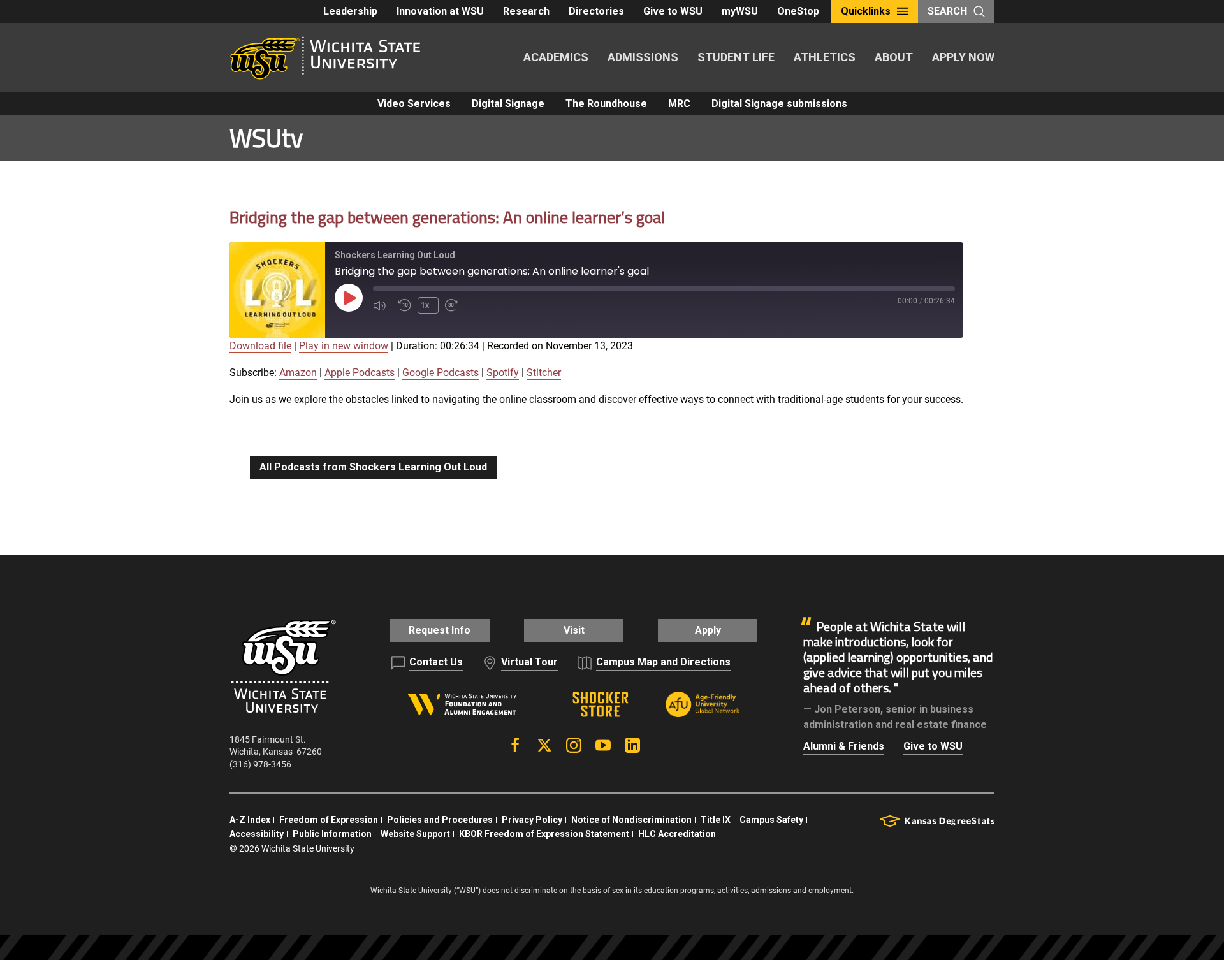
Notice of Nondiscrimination (631, 820)
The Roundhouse (606, 104)
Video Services (414, 104)
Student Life (736, 57)
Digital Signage (508, 104)
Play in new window (343, 346)
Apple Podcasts (359, 373)
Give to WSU (673, 11)
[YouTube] (603, 745)
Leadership (350, 11)
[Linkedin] (632, 745)
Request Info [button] (439, 630)
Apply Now (963, 57)
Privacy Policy (532, 820)
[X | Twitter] (544, 745)
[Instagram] (573, 745)
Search (947, 11)
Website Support (415, 834)
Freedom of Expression (328, 820)
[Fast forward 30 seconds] (454, 305)
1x (425, 305)
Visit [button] (574, 630)
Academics (555, 57)
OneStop (798, 11)
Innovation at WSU (440, 11)
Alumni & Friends (843, 746)
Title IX (716, 820)
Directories (596, 11)
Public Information (332, 834)
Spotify (502, 373)
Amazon (298, 373)
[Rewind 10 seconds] (404, 305)
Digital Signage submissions (779, 104)
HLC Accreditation (677, 834)
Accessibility (256, 834)
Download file (260, 346)
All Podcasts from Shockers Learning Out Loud (373, 467)
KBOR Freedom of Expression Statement (544, 834)
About (894, 57)
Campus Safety (771, 820)
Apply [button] (708, 630)
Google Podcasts (440, 373)
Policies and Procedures (440, 820)
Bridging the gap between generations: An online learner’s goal (447, 217)
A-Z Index (249, 820)
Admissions (643, 57)
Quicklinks (866, 11)
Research (526, 11)
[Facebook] (515, 745)
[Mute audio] (382, 305)
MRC (679, 104)
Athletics (825, 57)
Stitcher (544, 373)
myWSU (740, 11)
